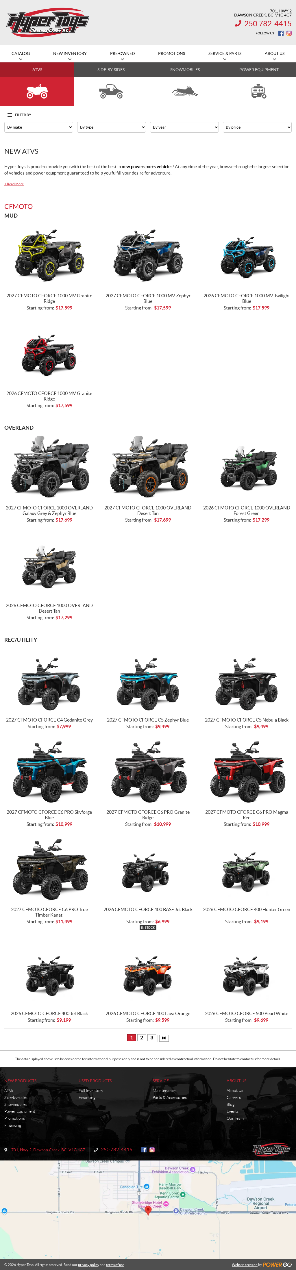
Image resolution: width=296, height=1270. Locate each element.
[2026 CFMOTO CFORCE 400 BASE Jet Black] (148, 868)
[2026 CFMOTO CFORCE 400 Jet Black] (49, 972)
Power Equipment (19, 1111)
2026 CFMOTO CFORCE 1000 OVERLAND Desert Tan (49, 608)
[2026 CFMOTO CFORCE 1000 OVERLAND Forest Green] (247, 467)
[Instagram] (289, 33)
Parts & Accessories (170, 1097)
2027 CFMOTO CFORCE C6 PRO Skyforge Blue (49, 814)
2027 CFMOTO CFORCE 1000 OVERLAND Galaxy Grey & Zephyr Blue (49, 510)
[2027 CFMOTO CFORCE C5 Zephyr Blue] (148, 679)
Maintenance (164, 1090)
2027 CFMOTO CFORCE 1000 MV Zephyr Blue (148, 298)
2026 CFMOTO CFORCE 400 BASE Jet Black (148, 909)
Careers (234, 1097)
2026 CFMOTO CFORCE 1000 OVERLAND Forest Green (246, 510)
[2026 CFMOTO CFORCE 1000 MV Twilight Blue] (247, 255)
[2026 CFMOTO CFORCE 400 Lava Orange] (148, 972)
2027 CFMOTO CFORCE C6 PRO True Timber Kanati (49, 912)
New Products (20, 1080)
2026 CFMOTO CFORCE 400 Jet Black (49, 1013)
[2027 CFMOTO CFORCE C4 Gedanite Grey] (49, 679)
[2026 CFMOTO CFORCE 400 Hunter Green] (247, 868)
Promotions (14, 1118)
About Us (236, 1080)
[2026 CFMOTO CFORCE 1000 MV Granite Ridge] (49, 352)
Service (161, 1080)
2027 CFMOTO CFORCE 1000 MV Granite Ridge (49, 298)
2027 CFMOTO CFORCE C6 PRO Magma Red (246, 814)
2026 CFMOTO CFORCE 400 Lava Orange (148, 1013)
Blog (230, 1104)
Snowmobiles (15, 1104)
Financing (12, 1125)
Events (232, 1111)
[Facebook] (281, 33)
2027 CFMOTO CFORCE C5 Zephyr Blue (148, 719)
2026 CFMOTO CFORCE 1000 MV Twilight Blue (247, 298)
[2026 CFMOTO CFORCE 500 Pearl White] (247, 972)
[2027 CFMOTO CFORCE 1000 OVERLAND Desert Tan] (148, 467)
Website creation (245, 1265)
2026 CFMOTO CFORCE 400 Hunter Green (246, 909)
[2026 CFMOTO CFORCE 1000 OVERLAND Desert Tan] (49, 564)
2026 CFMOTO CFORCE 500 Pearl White (246, 1013)
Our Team (235, 1118)
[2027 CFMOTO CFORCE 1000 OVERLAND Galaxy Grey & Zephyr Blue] (49, 467)
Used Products (95, 1080)
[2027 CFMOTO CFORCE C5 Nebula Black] (247, 679)
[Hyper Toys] (48, 22)
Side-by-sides (15, 1097)
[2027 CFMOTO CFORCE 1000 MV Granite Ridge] (49, 255)
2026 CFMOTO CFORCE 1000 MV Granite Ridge (49, 396)
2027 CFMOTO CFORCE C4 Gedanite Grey (49, 719)
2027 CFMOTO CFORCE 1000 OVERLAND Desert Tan (147, 510)
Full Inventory (91, 1090)
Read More (14, 184)
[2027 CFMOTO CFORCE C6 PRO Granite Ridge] (148, 771)
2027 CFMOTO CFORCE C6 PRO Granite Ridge (148, 814)
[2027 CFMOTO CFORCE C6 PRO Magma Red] (247, 771)
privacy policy (88, 1265)
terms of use (115, 1265)
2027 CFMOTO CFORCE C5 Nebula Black (246, 719)
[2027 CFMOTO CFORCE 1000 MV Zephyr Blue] (148, 255)
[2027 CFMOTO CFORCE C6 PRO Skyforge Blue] (49, 771)
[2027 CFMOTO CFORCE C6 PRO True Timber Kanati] (49, 868)
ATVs (8, 1090)
